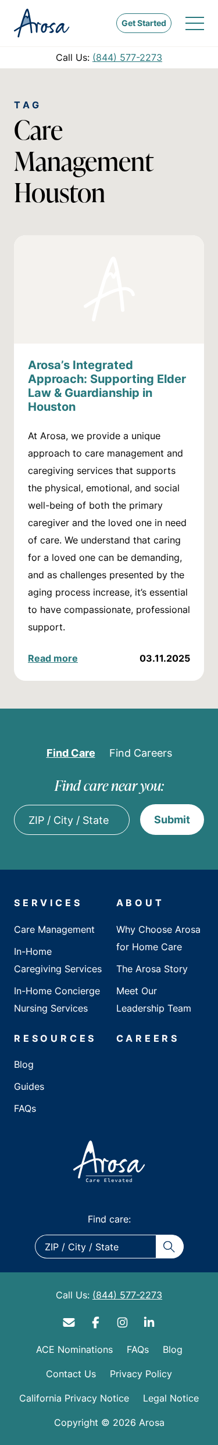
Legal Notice (171, 1398)
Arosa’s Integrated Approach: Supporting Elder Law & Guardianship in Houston (107, 385)
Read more (53, 658)
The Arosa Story (152, 968)
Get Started (143, 22)
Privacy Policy (141, 1373)
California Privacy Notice (74, 1398)
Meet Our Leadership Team (153, 999)
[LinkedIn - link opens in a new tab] (149, 1322)
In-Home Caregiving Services (58, 960)
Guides (29, 1086)
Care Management (54, 929)
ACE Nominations (74, 1349)
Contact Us (71, 1373)
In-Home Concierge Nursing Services (57, 999)
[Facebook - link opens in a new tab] (96, 1322)
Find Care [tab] (71, 752)
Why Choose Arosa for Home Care (158, 938)
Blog (24, 1064)
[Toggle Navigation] (194, 23)
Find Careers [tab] (140, 752)
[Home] (109, 1161)
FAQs (25, 1108)
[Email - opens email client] (69, 1322)
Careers (148, 1038)
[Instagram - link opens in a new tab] (122, 1322)
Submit (172, 819)
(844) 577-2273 (127, 57)
